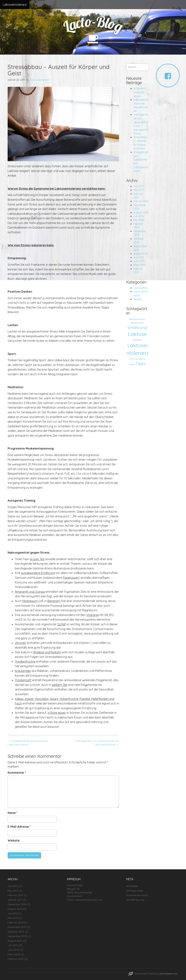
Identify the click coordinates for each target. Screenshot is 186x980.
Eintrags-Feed (134, 890)
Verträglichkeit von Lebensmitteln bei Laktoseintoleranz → (97, 742)
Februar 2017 (15, 895)
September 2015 (17, 936)
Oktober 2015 (16, 931)
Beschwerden (137, 323)
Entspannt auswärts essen (140, 92)
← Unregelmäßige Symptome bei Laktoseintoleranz (28, 742)
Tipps (141, 363)
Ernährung (137, 327)
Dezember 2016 (17, 904)
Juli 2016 (139, 216)
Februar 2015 (15, 959)
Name (13, 813)
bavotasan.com (169, 973)
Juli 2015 (139, 257)
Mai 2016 (139, 220)
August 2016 (141, 212)
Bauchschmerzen (137, 319)
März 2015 (140, 265)
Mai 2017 (139, 190)
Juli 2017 (139, 186)
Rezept (138, 299)
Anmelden (132, 886)
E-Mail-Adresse (19, 826)
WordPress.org (135, 899)
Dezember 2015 (17, 927)
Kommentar (17, 772)
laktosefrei (137, 340)
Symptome (140, 359)
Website (14, 840)
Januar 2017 (141, 201)
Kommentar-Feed (136, 895)
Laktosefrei (140, 288)
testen (132, 364)
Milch (132, 359)
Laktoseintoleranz (15, 4)
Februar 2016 (15, 922)
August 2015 (141, 253)
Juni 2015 (139, 261)
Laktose (137, 334)
